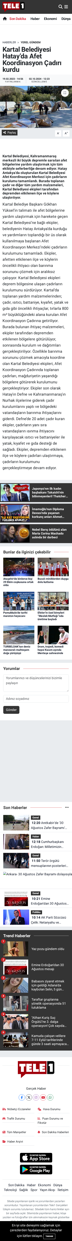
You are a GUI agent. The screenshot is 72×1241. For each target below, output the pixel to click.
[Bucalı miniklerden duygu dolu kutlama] (53, 567)
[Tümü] (67, 807)
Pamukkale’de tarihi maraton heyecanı (15, 614)
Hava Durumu (51, 1109)
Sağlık (23, 1190)
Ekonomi (50, 19)
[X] (29, 1097)
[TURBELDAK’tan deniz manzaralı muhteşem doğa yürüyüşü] (18, 635)
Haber (35, 19)
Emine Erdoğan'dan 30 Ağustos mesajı (49, 901)
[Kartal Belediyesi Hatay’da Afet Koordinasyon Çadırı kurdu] (36, 107)
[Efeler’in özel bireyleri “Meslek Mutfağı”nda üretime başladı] (53, 601)
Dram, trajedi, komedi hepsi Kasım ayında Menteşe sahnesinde (51, 650)
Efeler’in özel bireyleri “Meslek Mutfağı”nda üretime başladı (51, 616)
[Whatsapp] (50, 1097)
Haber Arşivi (15, 1141)
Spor (34, 1190)
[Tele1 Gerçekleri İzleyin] (13, 7)
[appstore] (36, 1158)
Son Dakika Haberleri (55, 1132)
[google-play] (36, 1170)
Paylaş (11, 132)
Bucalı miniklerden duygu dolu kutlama (53, 580)
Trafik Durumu (16, 1118)
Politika (36, 912)
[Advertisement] (36, 763)
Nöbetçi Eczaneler (19, 1109)
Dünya (66, 19)
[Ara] (61, 7)
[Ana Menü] (66, 7)
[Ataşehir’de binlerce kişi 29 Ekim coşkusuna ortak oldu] (18, 567)
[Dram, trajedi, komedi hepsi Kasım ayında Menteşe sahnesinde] (53, 635)
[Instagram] (36, 1097)
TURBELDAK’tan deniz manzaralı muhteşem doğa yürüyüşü (16, 650)
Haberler (9, 42)
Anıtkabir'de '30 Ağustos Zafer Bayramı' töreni (48, 825)
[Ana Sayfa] (5, 19)
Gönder (11, 710)
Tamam (49, 1236)
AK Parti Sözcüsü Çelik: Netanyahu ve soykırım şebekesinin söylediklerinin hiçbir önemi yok (48, 920)
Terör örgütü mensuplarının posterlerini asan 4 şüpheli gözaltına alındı (50, 863)
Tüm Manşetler (16, 1132)
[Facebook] (22, 1097)
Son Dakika (17, 19)
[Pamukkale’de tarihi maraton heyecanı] (18, 601)
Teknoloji (10, 1190)
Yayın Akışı (47, 1190)
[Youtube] (43, 1097)
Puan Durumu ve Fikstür (50, 1121)
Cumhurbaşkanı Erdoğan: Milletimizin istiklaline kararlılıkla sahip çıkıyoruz (50, 844)
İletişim (63, 1190)
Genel (35, 817)
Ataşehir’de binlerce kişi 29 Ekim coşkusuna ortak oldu (18, 582)
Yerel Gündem (31, 42)
